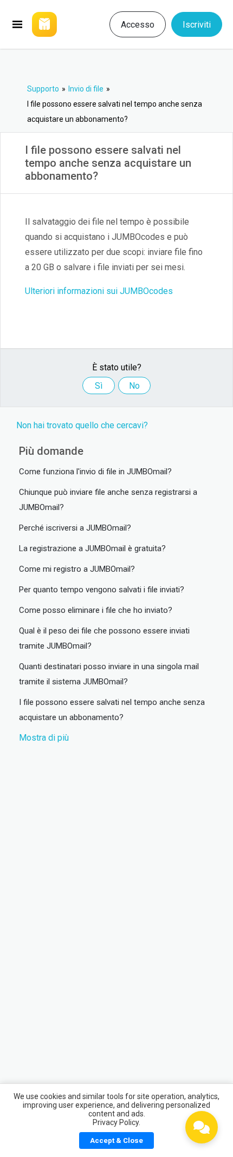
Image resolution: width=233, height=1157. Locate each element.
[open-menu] (17, 24)
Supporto (43, 88)
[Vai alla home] (56, 24)
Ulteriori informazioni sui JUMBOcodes (99, 291)
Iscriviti (197, 24)
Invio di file (85, 88)
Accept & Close (116, 1140)
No (134, 386)
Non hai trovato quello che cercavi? (82, 425)
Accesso (137, 24)
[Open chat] (201, 1127)
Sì (98, 386)
